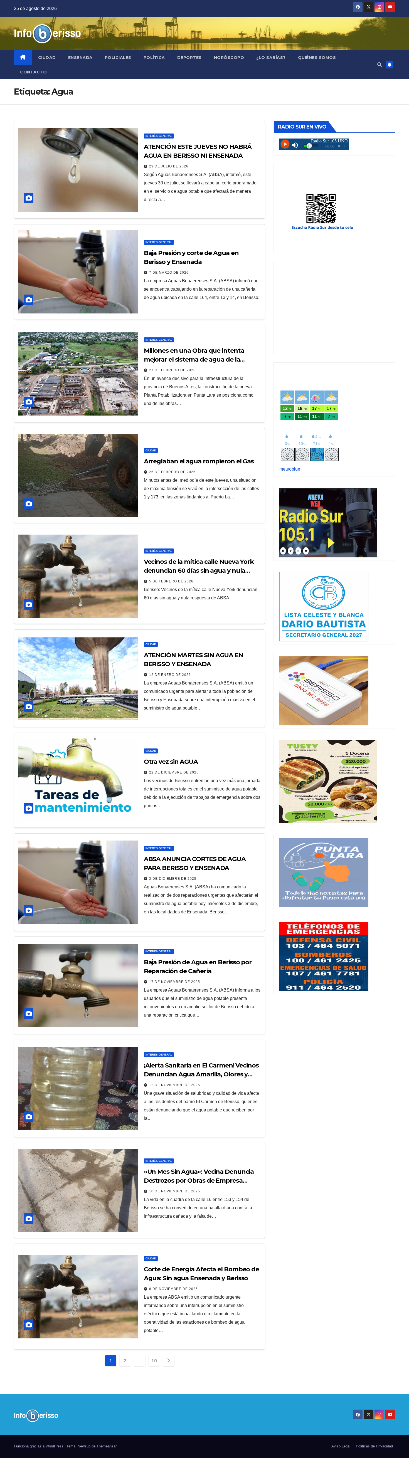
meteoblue (289, 469)
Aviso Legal (340, 1446)
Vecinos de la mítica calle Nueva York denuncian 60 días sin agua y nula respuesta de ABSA (199, 570)
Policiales (118, 57)
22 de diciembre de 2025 (174, 772)
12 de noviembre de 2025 (174, 1085)
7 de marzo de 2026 (169, 273)
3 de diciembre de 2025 (172, 879)
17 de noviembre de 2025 (174, 982)
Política (154, 57)
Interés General (159, 135)
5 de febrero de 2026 (171, 581)
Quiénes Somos (317, 57)
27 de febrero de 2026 (172, 370)
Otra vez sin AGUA (171, 761)
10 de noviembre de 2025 (174, 1191)
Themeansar (107, 1446)
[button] (379, 64)
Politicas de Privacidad (374, 1446)
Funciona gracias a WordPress (39, 1446)
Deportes (189, 57)
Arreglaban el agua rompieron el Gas (199, 461)
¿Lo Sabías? (271, 57)
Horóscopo (229, 57)
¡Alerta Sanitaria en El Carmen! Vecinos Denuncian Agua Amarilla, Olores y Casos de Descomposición (201, 1074)
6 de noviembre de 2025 (173, 1289)
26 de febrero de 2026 (172, 472)
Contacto (33, 72)
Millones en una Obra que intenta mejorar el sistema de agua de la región (194, 359)
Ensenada (80, 57)
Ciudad (47, 57)
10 (154, 1360)
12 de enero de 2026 (170, 675)
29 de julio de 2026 (168, 166)
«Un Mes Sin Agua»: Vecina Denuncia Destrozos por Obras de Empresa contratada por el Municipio (199, 1180)
